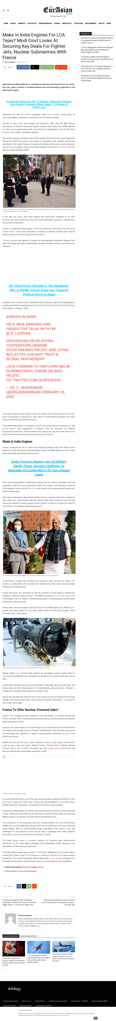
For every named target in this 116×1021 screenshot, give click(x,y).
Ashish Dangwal (10, 62)
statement (63, 147)
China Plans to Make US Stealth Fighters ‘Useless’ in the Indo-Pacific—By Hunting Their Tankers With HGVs (97, 59)
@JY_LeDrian (18, 333)
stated (17, 673)
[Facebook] (3, 10)
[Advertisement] (38, 77)
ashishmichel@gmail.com (33, 867)
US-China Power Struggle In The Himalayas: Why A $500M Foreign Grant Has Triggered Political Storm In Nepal (39, 290)
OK (95, 1018)
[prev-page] (3, 969)
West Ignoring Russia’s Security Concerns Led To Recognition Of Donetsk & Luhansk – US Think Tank (58, 902)
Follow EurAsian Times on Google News (21, 871)
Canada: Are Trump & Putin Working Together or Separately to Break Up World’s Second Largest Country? (97, 40)
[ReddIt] (34, 886)
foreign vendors (55, 858)
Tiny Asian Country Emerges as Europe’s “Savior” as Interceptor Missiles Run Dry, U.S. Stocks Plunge (96, 78)
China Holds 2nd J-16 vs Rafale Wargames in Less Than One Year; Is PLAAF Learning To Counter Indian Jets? (97, 68)
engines (31, 488)
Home (4, 30)
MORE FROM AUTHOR (28, 936)
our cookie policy (64, 1015)
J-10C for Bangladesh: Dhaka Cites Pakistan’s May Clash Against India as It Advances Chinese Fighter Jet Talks (97, 50)
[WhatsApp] (29, 886)
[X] (8, 10)
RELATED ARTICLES (11, 936)
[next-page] (7, 969)
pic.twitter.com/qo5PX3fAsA (33, 380)
